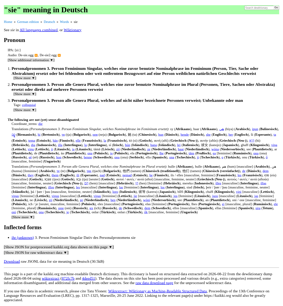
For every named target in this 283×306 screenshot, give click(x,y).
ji (52, 149)
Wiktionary (72, 30)
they (31, 175)
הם (86, 183)
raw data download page (154, 283)
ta (275, 134)
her (231, 134)
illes (218, 183)
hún (127, 145)
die (40, 124)
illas (263, 183)
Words (64, 22)
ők (146, 212)
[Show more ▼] (24, 78)
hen (113, 200)
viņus (55, 196)
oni (14, 212)
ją (73, 149)
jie (135, 196)
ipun (255, 129)
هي (221, 129)
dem (266, 171)
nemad (127, 175)
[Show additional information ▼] (31, 60)
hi (39, 134)
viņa (274, 145)
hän (55, 140)
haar (181, 149)
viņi (238, 192)
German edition (28, 22)
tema (31, 140)
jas (256, 196)
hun (160, 134)
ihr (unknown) (23, 237)
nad (102, 175)
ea (214, 153)
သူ (13, 134)
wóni (146, 200)
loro (115, 192)
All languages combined (39, 30)
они (61, 208)
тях (89, 171)
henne (88, 157)
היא (251, 140)
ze (148, 149)
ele (276, 204)
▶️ (36, 55)
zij (118, 149)
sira (257, 208)
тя (63, 134)
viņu (31, 149)
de (243, 171)
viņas (15, 196)
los (163, 187)
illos (51, 187)
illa (60, 145)
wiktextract (50, 278)
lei (179, 145)
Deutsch (49, 22)
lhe (161, 153)
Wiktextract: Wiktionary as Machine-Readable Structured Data (157, 291)
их (91, 208)
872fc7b (68, 278)
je (67, 212)
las (121, 187)
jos (175, 196)
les (239, 175)
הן (136, 183)
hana (153, 145)
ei (223, 204)
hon (58, 157)
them (55, 175)
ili (77, 175)
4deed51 (88, 278)
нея (95, 134)
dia (33, 145)
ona (89, 153)
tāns (191, 153)
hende (185, 134)
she (208, 134)
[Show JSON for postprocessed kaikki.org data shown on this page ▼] (59, 247)
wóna (215, 149)
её (30, 157)
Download (12, 261)
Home (8, 22)
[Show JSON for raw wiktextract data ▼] (36, 252)
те (58, 171)
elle (78, 140)
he (151, 175)
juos (215, 196)
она (256, 153)
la (105, 140)
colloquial (29, 105)
